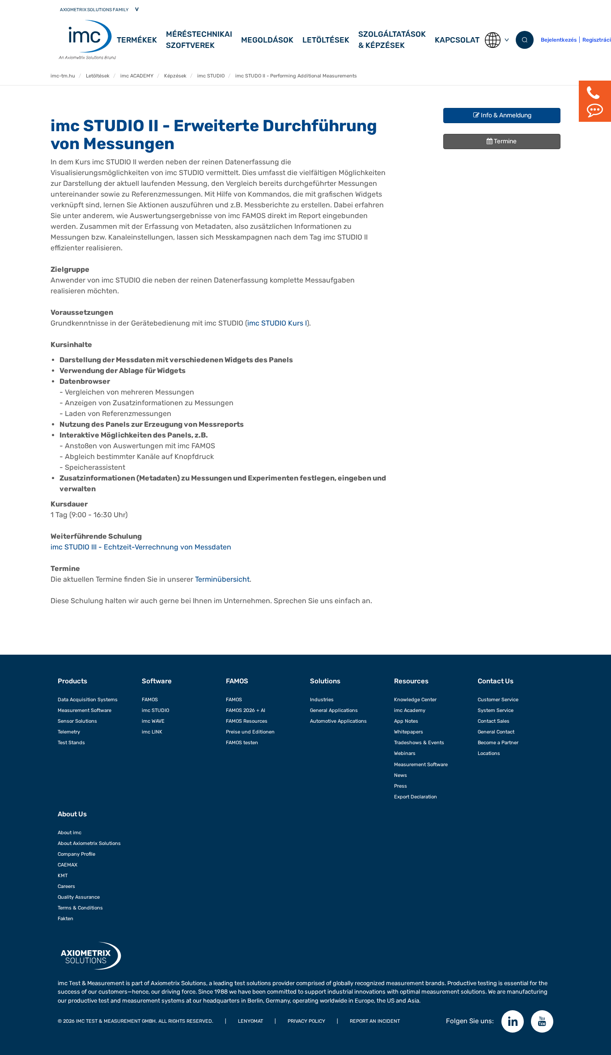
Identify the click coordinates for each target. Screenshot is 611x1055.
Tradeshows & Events (419, 742)
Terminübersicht (222, 579)
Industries (322, 699)
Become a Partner (498, 742)
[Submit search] (525, 40)
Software (157, 681)
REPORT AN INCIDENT (375, 1021)
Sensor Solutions (77, 721)
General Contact (496, 732)
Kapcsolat (457, 39)
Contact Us (495, 681)
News (400, 775)
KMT (63, 875)
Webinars (405, 753)
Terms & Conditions (80, 908)
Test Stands (71, 742)
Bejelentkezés (559, 40)
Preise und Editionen (250, 732)
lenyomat (250, 1021)
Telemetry (69, 732)
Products (72, 681)
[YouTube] (542, 1021)
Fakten (65, 918)
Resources (411, 681)
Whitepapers (408, 732)
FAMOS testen (242, 742)
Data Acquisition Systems (88, 699)
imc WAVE (153, 721)
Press (400, 786)
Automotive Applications (338, 721)
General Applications (334, 710)
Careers (66, 886)
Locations (489, 753)
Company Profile (76, 854)
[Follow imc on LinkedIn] (512, 1021)
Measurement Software (84, 710)
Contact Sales (493, 721)
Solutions (325, 681)
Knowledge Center (415, 699)
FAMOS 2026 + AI (245, 710)
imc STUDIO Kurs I (277, 323)
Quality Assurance (79, 897)
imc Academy (409, 710)
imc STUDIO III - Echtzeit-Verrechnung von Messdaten (141, 547)
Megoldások (267, 39)
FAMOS (150, 699)
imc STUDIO (155, 710)
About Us (72, 814)
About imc (69, 832)
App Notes (406, 721)
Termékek (137, 39)
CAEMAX (67, 865)
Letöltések (325, 39)
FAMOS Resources (246, 721)
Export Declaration (415, 796)
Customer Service (498, 699)
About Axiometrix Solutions (89, 843)
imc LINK (152, 732)
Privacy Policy (306, 1021)
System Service (495, 710)
